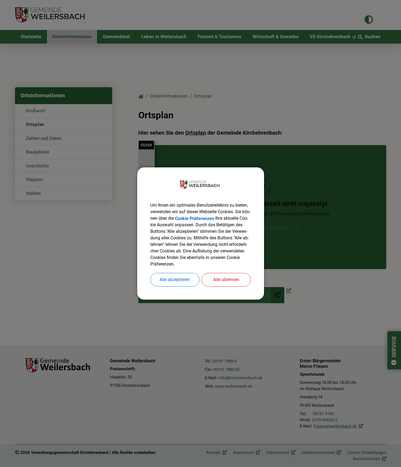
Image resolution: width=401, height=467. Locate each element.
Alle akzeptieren (175, 279)
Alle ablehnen (226, 279)
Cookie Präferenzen (194, 218)
